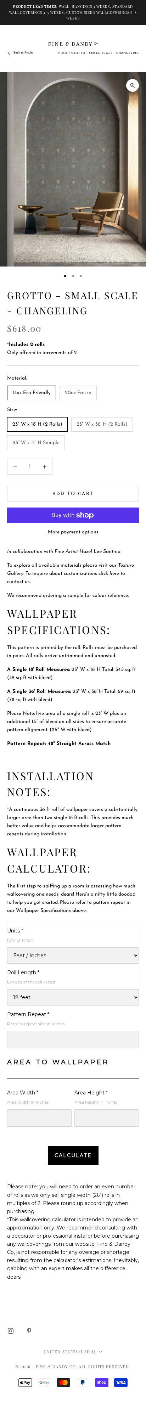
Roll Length (23, 972)
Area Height (91, 1092)
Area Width (22, 1092)
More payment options (73, 532)
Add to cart (73, 494)
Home (63, 53)
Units (15, 931)
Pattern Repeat (28, 1014)
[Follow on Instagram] (10, 1330)
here (114, 573)
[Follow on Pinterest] (29, 1330)
